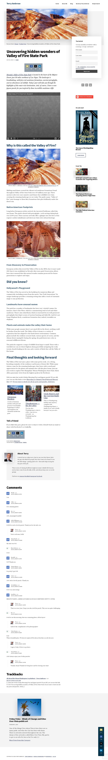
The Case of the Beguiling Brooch (84, 149)
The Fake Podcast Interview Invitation (85, 211)
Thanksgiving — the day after (33, 405)
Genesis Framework (38, 756)
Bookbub (27, 476)
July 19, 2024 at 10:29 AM (16, 595)
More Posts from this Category (19, 740)
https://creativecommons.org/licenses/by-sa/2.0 (42, 185)
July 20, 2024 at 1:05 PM (20, 531)
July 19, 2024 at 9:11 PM (16, 549)
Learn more (80, 155)
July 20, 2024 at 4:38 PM (16, 512)
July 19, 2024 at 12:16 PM (16, 577)
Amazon (21, 476)
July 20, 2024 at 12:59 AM (16, 540)
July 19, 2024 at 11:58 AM (16, 586)
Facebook (39, 476)
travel (25, 442)
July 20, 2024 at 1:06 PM (20, 605)
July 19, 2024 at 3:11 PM (16, 558)
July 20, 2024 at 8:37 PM (16, 494)
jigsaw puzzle (18, 442)
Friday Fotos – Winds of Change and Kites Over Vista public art (27, 720)
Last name (79, 55)
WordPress (49, 756)
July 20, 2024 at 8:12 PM (16, 503)
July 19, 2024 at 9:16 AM (16, 632)
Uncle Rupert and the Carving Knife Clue (51, 396)
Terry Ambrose (13, 3)
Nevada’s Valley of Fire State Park (19, 75)
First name (79, 49)
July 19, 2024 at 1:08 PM (16, 568)
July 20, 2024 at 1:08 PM (20, 644)
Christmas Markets (11, 398)
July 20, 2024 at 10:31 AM (16, 521)
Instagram (33, 476)
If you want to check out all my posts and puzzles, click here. (34, 382)
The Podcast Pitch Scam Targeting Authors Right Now (85, 195)
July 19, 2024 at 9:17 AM (16, 614)
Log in (54, 756)
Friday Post (17, 441)
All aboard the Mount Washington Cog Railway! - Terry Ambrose (26, 678)
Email (77, 61)
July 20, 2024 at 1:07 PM (20, 623)
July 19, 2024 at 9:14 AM (16, 653)
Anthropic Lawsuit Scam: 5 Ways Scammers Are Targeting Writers (86, 178)
